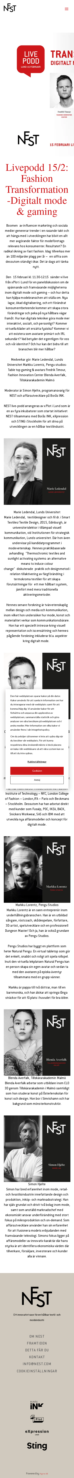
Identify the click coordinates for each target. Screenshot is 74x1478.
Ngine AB (44, 1474)
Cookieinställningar (37, 1371)
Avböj (37, 779)
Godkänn (37, 770)
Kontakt (37, 1357)
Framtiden (37, 1343)
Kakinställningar (37, 761)
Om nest (37, 1336)
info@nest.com (37, 1364)
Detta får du (37, 1350)
